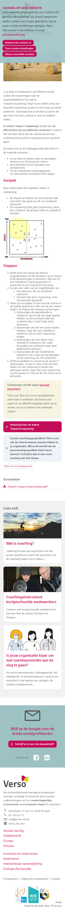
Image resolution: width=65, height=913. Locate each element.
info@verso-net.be (19, 819)
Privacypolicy (10, 878)
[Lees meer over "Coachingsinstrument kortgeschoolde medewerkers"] (33, 594)
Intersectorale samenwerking (22, 864)
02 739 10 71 (16, 815)
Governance (11, 859)
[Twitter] (34, 757)
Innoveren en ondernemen (20, 854)
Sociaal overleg (13, 831)
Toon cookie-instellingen (19, 48)
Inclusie (8, 846)
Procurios (56, 905)
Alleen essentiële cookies (19, 54)
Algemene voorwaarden (34, 878)
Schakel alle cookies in (18, 42)
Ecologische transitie (17, 869)
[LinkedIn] (45, 757)
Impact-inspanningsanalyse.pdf (28, 486)
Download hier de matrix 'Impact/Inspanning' (24, 426)
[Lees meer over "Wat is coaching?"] (33, 538)
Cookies (55, 878)
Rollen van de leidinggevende (18, 466)
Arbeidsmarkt (12, 836)
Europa (8, 841)
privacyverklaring (13, 34)
